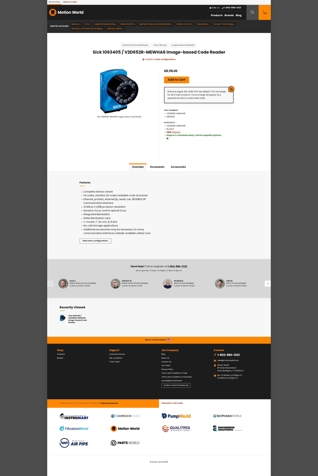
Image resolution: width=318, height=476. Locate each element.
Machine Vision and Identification (135, 45)
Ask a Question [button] (115, 358)
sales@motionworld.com (228, 360)
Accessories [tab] (178, 167)
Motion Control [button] (184, 24)
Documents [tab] (157, 167)
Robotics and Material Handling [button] (87, 29)
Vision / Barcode (160, 45)
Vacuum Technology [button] (223, 24)
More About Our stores (172, 403)
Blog (238, 15)
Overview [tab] (138, 167)
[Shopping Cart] (265, 12)
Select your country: (159, 340)
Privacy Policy (167, 369)
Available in (160, 59)
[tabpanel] (159, 215)
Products (217, 15)
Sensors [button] (75, 24)
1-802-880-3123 (177, 266)
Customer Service (117, 354)
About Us (165, 358)
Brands (229, 15)
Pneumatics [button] (202, 24)
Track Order (114, 362)
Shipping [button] (173, 132)
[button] (214, 8)
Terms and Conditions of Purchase (176, 377)
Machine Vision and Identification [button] (155, 24)
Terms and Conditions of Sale (174, 373)
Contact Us (166, 362)
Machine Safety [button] (114, 29)
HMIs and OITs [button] (127, 24)
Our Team (165, 366)
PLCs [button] (87, 24)
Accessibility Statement (171, 381)
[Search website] (252, 12)
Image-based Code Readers (183, 45)
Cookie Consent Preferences (175, 385)
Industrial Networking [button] (104, 24)
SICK (171, 129)
